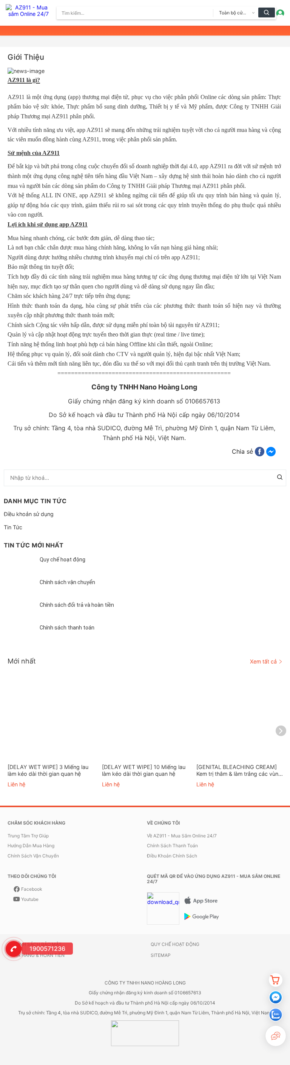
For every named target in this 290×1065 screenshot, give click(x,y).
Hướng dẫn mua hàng (31, 845)
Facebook (31, 889)
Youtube (30, 899)
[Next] (281, 731)
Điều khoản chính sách (172, 856)
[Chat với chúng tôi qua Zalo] (275, 1015)
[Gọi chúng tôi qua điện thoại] (12, 948)
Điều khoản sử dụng (29, 514)
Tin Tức (13, 527)
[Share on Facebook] (259, 451)
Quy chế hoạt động (62, 560)
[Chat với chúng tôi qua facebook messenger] (275, 997)
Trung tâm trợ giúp (28, 836)
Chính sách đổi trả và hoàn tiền (77, 605)
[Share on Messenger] (271, 451)
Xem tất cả (263, 661)
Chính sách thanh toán (67, 628)
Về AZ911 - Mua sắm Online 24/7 (182, 836)
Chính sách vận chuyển (67, 582)
